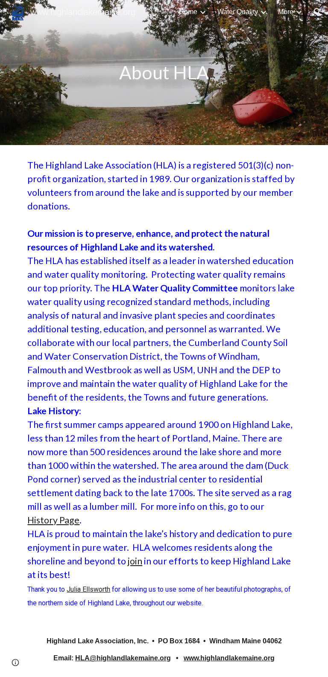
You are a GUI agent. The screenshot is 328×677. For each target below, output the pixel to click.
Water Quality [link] (237, 11)
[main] (164, 73)
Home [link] (188, 11)
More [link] (285, 11)
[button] (318, 12)
